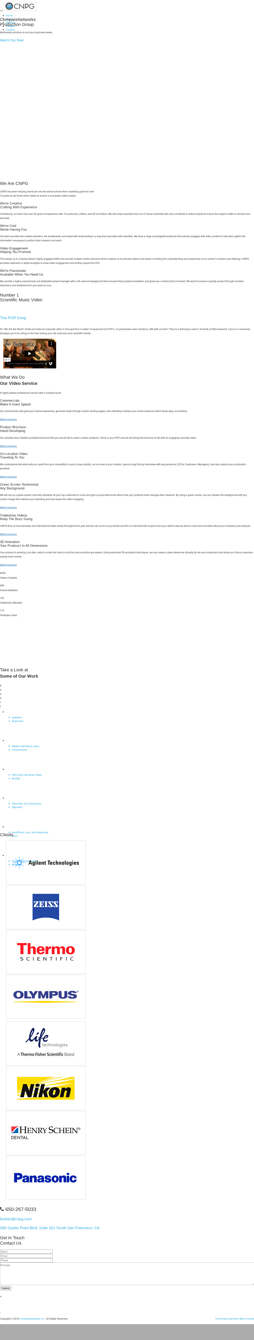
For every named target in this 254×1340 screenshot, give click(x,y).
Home (9, 15)
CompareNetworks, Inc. (32, 1318)
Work (242, 1318)
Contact (10, 29)
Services (234, 1318)
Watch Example (8, 419)
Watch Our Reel (12, 40)
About (226, 1318)
